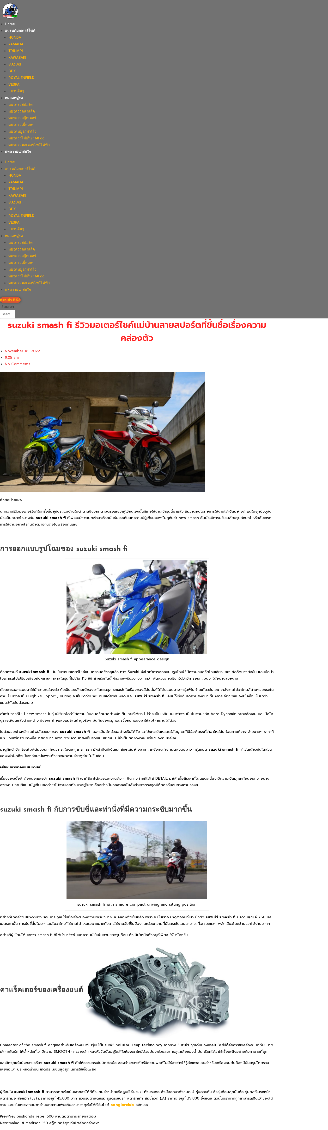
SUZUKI (14, 64)
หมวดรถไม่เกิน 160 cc (26, 138)
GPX (12, 71)
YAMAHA (15, 44)
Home (10, 24)
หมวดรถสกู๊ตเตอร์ (22, 118)
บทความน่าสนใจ (18, 151)
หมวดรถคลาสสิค (21, 111)
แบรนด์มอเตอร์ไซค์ (20, 31)
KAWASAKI (17, 57)
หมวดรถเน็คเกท (20, 125)
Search (7, 306)
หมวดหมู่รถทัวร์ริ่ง (22, 131)
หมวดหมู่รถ (14, 98)
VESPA (13, 84)
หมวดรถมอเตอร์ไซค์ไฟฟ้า (29, 145)
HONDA (14, 37)
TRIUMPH (16, 51)
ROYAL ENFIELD (21, 78)
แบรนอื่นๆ (16, 91)
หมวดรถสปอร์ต (20, 104)
